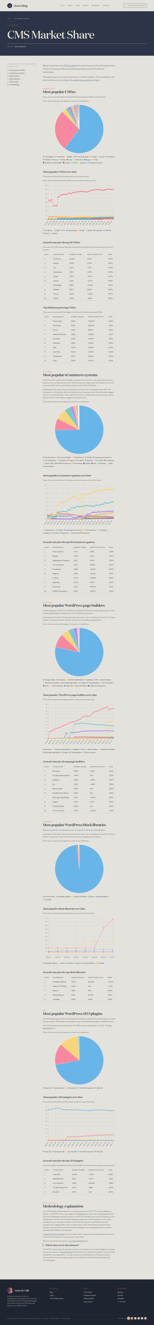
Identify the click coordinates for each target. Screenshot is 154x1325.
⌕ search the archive (135, 5)
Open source (88, 1301)
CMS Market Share (56, 1298)
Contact (106, 5)
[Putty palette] (132, 1318)
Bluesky (120, 1292)
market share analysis (82, 80)
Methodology (13, 85)
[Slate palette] (128, 1318)
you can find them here (77, 1241)
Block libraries (13, 79)
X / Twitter (121, 1301)
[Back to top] (36, 66)
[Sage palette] (135, 1318)
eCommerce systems (16, 73)
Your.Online (88, 1292)
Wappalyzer (82, 1214)
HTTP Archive (69, 65)
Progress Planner (90, 1295)
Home (9, 18)
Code (78, 5)
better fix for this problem (54, 1234)
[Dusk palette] (139, 1318)
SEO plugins (13, 82)
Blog (63, 5)
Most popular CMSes (16, 70)
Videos (86, 5)
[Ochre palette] (145, 1318)
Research (96, 5)
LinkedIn (120, 1298)
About (70, 5)
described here (66, 1252)
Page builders (13, 76)
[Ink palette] (142, 1318)
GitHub (120, 1295)
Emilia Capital (89, 1298)
